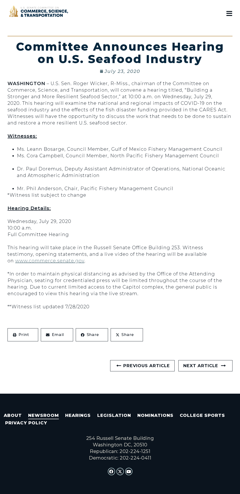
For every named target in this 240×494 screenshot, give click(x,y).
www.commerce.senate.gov (49, 261)
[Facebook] (111, 471)
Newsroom (43, 415)
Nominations (155, 415)
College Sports (202, 415)
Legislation (114, 415)
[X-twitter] (120, 471)
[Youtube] (129, 471)
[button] (23, 334)
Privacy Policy (26, 423)
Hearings (78, 415)
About (13, 415)
